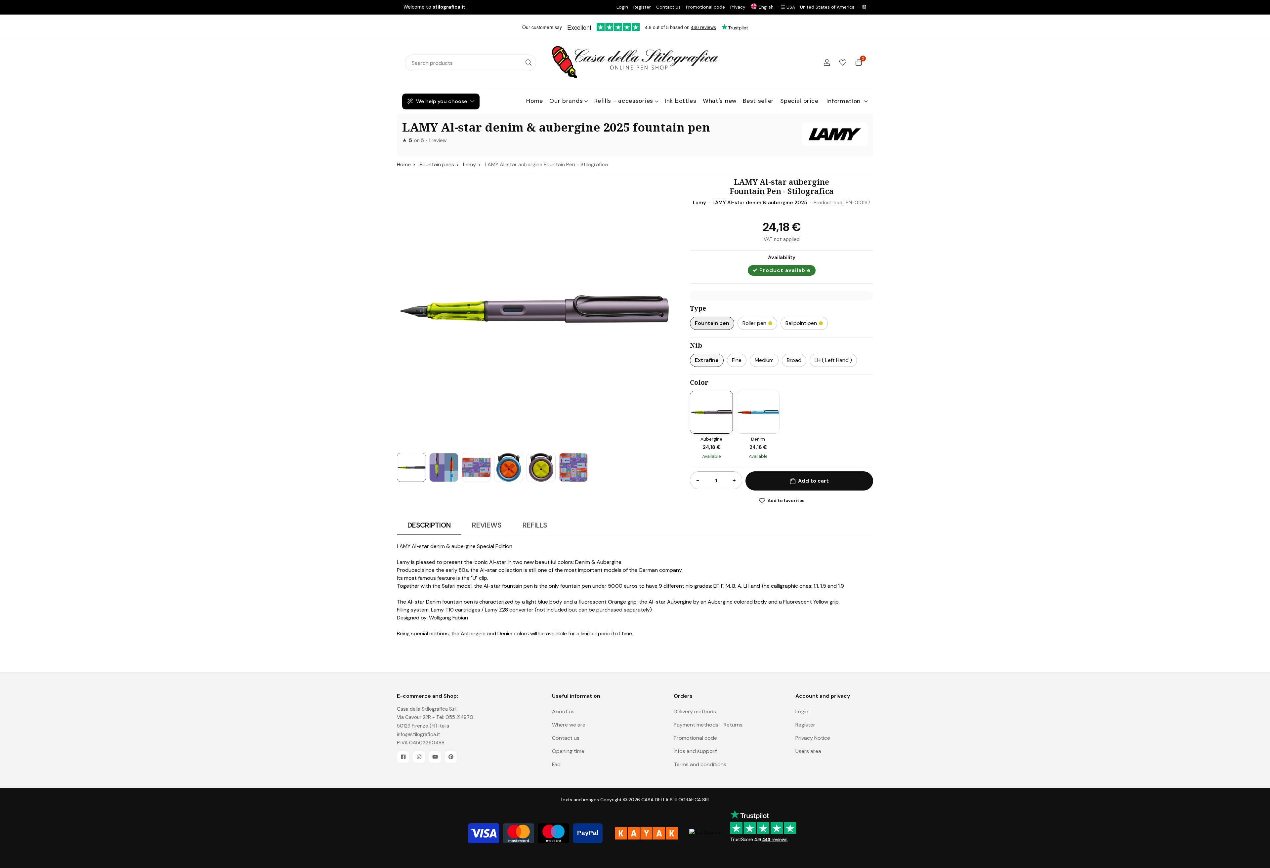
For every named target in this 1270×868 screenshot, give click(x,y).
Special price (799, 100)
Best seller (758, 100)
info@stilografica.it (418, 734)
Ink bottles (681, 100)
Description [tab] (429, 525)
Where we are (568, 724)
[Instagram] (419, 757)
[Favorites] (842, 62)
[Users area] (826, 62)
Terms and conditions (700, 764)
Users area (808, 751)
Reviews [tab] (486, 525)
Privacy (737, 7)
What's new (720, 100)
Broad (794, 360)
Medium (764, 360)
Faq (556, 764)
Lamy (469, 164)
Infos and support (695, 751)
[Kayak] (646, 833)
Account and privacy (822, 695)
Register (642, 7)
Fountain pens (437, 164)
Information (843, 101)
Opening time (568, 751)
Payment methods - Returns (708, 724)
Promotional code (705, 7)
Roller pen (754, 323)
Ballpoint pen (801, 323)
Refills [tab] (535, 525)
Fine (736, 360)
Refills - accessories (623, 100)
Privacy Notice (812, 737)
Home (534, 100)
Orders (683, 695)
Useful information (576, 695)
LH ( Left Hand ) (833, 360)
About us (563, 711)
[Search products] (528, 63)
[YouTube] (435, 757)
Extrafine (707, 360)
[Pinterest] (450, 757)
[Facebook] (403, 757)
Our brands (566, 100)
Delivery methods (695, 711)
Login (622, 7)
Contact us (668, 7)
